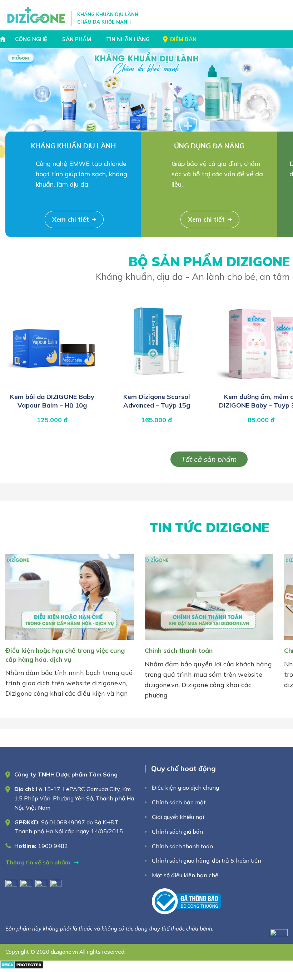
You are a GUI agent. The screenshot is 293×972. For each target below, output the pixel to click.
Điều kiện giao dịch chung (185, 787)
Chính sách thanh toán (179, 650)
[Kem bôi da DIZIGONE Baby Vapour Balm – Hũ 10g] (52, 385)
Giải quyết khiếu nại (178, 816)
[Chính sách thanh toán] (209, 641)
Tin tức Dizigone (209, 527)
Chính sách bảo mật (179, 802)
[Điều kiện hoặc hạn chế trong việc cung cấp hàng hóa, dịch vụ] (69, 641)
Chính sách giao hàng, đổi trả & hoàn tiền (206, 860)
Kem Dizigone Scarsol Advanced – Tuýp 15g (156, 401)
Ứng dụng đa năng (209, 146)
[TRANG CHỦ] (3, 39)
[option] (146, 103)
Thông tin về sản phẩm (38, 862)
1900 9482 (53, 845)
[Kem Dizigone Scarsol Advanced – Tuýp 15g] (156, 385)
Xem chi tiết (70, 219)
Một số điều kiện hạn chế (185, 875)
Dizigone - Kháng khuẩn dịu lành (36, 15)
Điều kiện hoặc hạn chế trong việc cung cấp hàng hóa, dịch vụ (65, 654)
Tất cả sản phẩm (209, 459)
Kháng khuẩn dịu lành (73, 146)
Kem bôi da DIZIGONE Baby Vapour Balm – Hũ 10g (52, 401)
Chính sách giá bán (177, 831)
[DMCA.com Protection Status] (21, 967)
